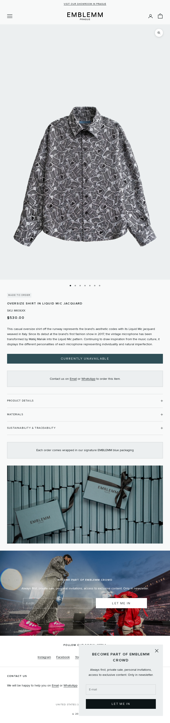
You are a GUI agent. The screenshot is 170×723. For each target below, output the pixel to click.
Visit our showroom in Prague (85, 4)
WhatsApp (88, 379)
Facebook (63, 657)
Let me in (121, 603)
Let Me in (121, 703)
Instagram (44, 657)
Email (73, 379)
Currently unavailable (85, 358)
